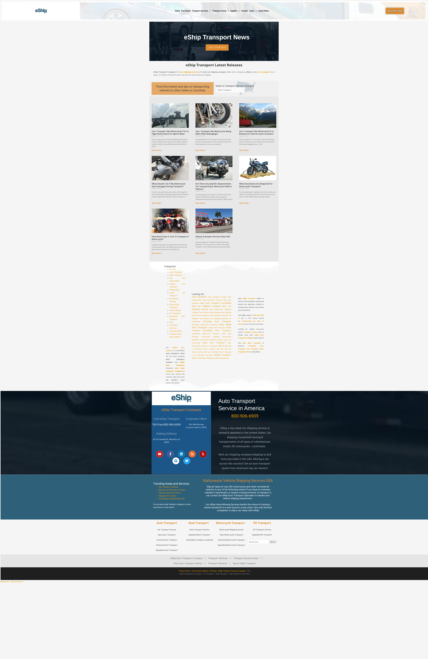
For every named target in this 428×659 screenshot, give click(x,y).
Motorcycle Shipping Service (231, 530)
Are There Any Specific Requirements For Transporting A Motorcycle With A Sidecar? (213, 186)
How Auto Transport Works (188, 563)
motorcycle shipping (210, 337)
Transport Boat (257, 349)
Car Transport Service (166, 530)
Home (177, 11)
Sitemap (213, 571)
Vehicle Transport (222, 355)
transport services (205, 355)
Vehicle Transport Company (203, 358)
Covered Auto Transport (166, 540)
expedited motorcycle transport (205, 334)
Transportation (176, 331)
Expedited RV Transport (262, 535)
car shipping (204, 319)
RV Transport (175, 313)
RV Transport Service (262, 530)
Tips (171, 322)
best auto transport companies (215, 303)
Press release (175, 310)
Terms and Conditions (200, 571)
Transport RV (243, 349)
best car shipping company (206, 306)
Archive (173, 269)
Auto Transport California (168, 487)
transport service (250, 332)
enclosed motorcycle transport (205, 325)
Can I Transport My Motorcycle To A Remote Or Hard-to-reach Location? (256, 132)
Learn (251, 11)
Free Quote (186, 11)
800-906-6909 (172, 424)
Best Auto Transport (252, 343)
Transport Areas (219, 11)
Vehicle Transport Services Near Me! (212, 236)
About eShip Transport (244, 563)
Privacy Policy (184, 571)
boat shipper (204, 312)
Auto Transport (176, 272)
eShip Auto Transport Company (186, 558)
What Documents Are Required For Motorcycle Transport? (256, 185)
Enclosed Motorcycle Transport (231, 540)
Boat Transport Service (199, 530)
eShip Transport (249, 298)
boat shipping (215, 312)
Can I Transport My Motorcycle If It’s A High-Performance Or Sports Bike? (170, 132)
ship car (219, 349)
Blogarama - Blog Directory (11, 581)
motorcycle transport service (211, 340)
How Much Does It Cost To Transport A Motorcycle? (170, 237)
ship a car (222, 346)
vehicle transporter (222, 358)
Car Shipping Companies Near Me (171, 499)
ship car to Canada (211, 352)
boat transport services (218, 316)
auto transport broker (217, 297)
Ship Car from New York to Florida (172, 490)
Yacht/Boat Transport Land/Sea (199, 540)
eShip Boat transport (216, 328)
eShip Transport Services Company (231, 571)
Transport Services (200, 11)
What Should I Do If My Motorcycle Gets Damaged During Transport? (168, 185)
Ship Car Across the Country (170, 493)
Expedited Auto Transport (217, 330)
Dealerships (174, 290)
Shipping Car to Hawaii (167, 496)
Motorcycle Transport (230, 523)
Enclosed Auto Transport (217, 321)
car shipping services (219, 318)
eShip (221, 324)
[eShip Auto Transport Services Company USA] (41, 10)
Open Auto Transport (213, 342)
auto (264, 72)
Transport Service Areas (245, 558)
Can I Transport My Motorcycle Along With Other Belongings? (213, 132)
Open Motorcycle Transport (231, 535)
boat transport (203, 315)
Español (233, 11)
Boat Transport (176, 275)
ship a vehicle (209, 349)
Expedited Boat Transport (199, 535)
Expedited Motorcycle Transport (231, 545)
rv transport (212, 346)
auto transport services (212, 300)
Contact (244, 11)
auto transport (199, 297)
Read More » (157, 150)
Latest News (263, 11)
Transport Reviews (217, 563)
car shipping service (188, 72)
